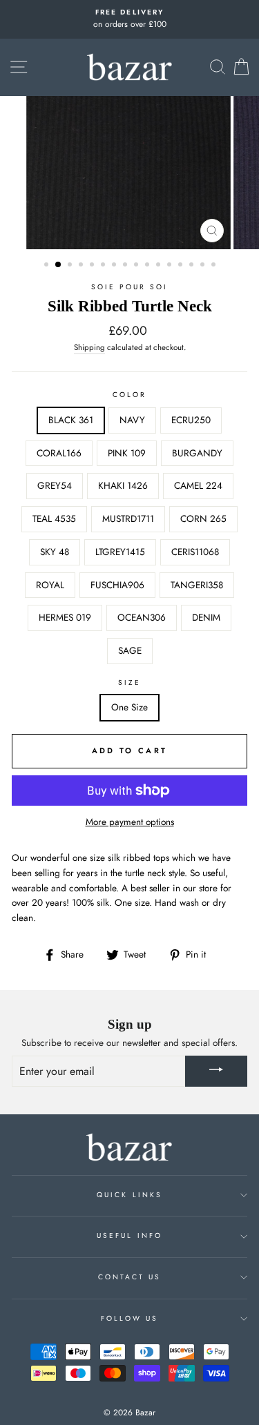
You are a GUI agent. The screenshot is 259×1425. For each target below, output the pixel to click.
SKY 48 (54, 552)
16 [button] (214, 265)
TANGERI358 (197, 585)
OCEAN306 (141, 617)
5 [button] (93, 265)
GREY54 (54, 485)
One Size (129, 707)
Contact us (130, 1277)
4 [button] (82, 265)
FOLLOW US (130, 1318)
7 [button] (115, 265)
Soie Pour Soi (130, 287)
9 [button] (137, 265)
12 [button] (170, 265)
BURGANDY (197, 453)
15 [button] (203, 265)
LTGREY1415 (120, 552)
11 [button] (159, 265)
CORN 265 (203, 518)
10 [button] (148, 265)
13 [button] (181, 265)
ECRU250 (191, 420)
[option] (129, 19)
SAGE (130, 650)
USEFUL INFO (129, 1235)
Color (129, 394)
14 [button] (192, 265)
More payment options (130, 821)
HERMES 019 (65, 617)
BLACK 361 (70, 420)
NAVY (132, 420)
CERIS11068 (195, 552)
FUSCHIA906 (117, 585)
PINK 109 (127, 453)
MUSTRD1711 (128, 518)
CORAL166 (59, 453)
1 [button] (47, 265)
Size (129, 682)
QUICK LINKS (129, 1195)
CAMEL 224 (198, 485)
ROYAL (50, 585)
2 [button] (58, 265)
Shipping (89, 347)
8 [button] (126, 265)
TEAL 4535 (54, 518)
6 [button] (104, 265)
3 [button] (71, 265)
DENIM (206, 617)
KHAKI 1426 (123, 485)
